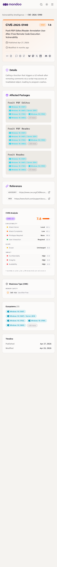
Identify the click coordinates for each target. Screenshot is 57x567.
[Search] (41, 4)
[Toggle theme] (46, 4)
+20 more (32, 144)
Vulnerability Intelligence (13, 15)
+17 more (32, 118)
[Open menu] (52, 4)
